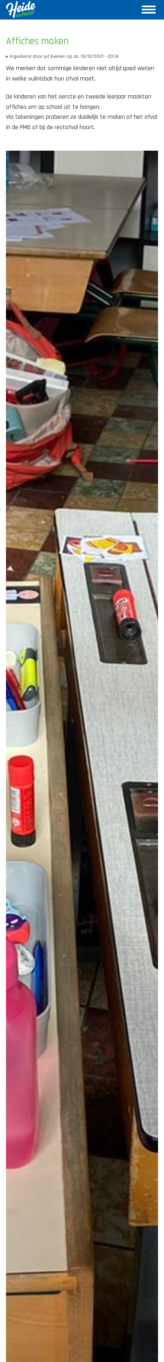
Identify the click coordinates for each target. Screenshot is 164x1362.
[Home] (20, 9)
